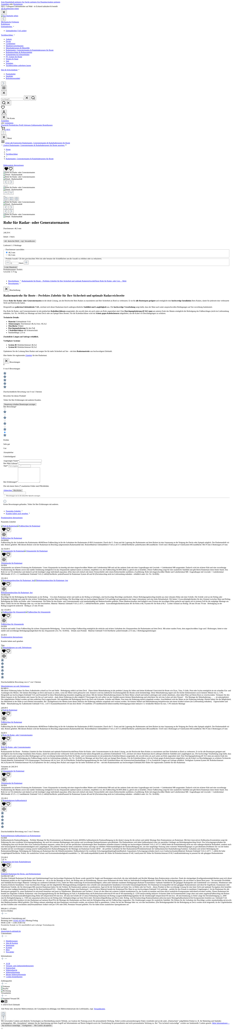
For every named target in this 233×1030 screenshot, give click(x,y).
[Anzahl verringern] (7, 263)
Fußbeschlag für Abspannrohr (12, 624)
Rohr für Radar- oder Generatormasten (16, 747)
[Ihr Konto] (4, 112)
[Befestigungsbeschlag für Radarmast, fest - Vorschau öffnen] (4, 589)
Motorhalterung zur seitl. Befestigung (15, 686)
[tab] (67, 281)
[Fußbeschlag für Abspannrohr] (25, 612)
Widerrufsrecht (11, 970)
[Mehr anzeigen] (3, 133)
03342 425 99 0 (19, 920)
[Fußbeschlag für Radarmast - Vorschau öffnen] (4, 534)
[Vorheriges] (3, 19)
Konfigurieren (27, 1025)
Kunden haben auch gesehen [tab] (17, 514)
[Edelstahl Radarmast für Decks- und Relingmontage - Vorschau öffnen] (4, 870)
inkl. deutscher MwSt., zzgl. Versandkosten (19, 241)
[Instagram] (5, 1002)
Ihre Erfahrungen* (10, 482)
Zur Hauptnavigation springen (48, 2)
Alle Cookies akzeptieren (43, 1025)
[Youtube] (2, 1002)
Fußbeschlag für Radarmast (11, 538)
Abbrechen (7, 490)
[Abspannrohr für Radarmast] (24, 551)
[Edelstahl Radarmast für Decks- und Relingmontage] (16, 862)
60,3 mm (11, 255)
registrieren (9, 123)
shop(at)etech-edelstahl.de (11, 931)
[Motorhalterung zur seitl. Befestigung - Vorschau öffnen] (4, 656)
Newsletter (10, 952)
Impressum (10, 945)
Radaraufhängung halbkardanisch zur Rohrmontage (21, 836)
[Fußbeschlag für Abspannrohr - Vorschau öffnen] (4, 620)
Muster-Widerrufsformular (16, 974)
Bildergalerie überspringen (13, 165)
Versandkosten (99, 1009)
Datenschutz (10, 968)
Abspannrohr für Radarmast (11, 563)
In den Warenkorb (10, 267)
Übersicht (5, 125)
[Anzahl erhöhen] (26, 263)
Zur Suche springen (29, 2)
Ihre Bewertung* (9, 407)
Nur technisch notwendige (11, 1025)
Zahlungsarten (37, 125)
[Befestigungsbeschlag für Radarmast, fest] (34, 580)
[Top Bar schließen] (4, 12)
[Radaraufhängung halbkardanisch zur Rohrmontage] (14, 800)
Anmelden (5, 4)
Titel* (5, 466)
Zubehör (28, 355)
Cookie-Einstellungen (14, 977)
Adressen (27, 125)
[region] (116, 192)
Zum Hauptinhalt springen (11, 2)
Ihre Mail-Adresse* (11, 463)
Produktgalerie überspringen (12, 518)
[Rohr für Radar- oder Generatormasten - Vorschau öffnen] (4, 743)
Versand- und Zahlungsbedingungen (20, 966)
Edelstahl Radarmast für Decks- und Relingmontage (21, 874)
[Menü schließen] (4, 117)
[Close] (4, 92)
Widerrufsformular (13, 972)
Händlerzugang (12, 941)
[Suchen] (33, 97)
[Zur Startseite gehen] (9, 16)
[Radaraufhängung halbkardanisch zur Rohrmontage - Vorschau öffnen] (4, 809)
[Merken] (8, 168)
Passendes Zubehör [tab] (13, 511)
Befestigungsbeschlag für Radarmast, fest (17, 593)
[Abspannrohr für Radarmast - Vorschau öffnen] (4, 559)
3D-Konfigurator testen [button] (10, 9)
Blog (8, 950)
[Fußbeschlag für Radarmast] (20, 526)
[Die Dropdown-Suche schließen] (27, 97)
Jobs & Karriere (12, 943)
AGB (8, 964)
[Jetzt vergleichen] (3, 1014)
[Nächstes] (3, 83)
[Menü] (4, 87)
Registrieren (18, 4)
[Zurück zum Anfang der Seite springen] (3, 1018)
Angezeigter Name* (11, 461)
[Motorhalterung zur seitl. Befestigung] (16, 647)
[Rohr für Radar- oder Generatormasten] (19, 172)
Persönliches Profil (16, 125)
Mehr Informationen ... (220, 1023)
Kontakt (9, 947)
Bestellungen (48, 125)
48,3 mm (11, 253)
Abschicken (17, 490)
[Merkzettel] (3, 109)
